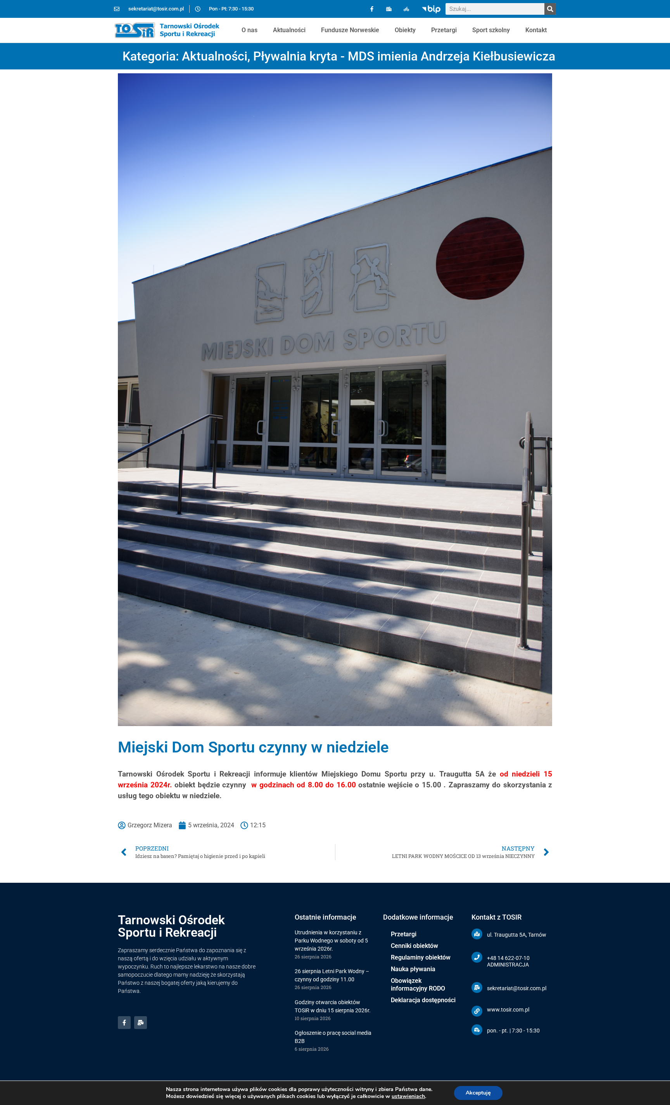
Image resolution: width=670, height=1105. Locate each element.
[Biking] (406, 9)
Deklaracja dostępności (423, 1000)
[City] (389, 9)
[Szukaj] (550, 9)
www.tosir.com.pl (508, 1009)
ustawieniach (408, 1096)
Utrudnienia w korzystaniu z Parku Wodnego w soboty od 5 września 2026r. (331, 940)
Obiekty (405, 30)
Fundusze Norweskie (350, 30)
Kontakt (536, 30)
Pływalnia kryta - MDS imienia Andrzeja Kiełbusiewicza (404, 56)
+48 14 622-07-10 (508, 958)
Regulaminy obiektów (421, 957)
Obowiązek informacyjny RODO (418, 984)
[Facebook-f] (371, 9)
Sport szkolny (491, 30)
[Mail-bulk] (140, 1022)
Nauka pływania (413, 969)
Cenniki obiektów (414, 945)
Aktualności (289, 30)
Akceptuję (478, 1092)
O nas (249, 30)
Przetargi (444, 30)
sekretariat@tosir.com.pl (516, 988)
